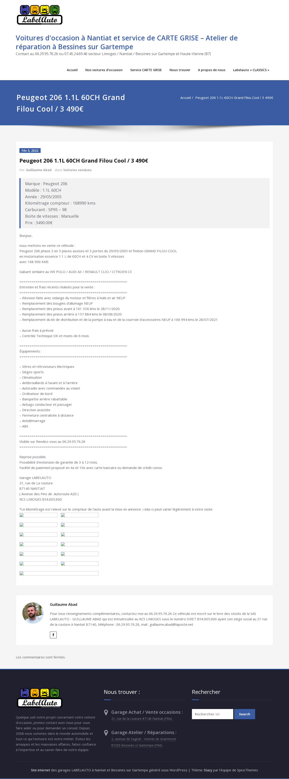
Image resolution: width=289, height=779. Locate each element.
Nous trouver (180, 70)
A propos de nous (211, 70)
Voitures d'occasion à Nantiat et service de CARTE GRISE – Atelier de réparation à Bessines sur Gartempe (127, 42)
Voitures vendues (77, 170)
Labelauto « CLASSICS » (251, 70)
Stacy (208, 770)
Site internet (40, 770)
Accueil (72, 70)
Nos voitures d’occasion (104, 70)
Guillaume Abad (38, 170)
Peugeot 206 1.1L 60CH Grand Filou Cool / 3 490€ (234, 97)
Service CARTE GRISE (146, 70)
